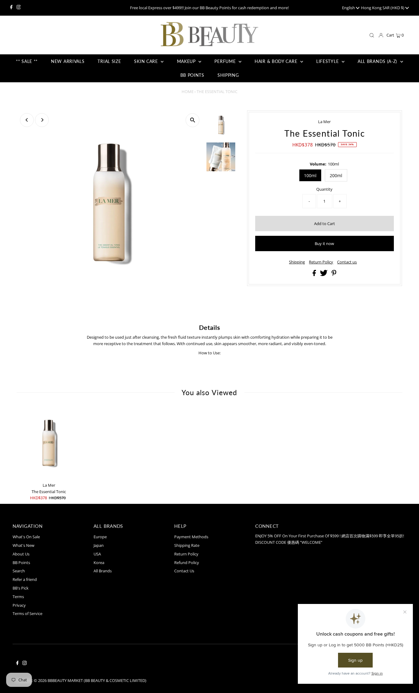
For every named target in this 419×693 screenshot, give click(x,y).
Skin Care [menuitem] (146, 61)
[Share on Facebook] (315, 274)
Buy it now (324, 243)
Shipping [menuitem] (228, 75)
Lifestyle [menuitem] (328, 61)
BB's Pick (21, 588)
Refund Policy (186, 562)
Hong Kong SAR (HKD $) (383, 7)
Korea (99, 562)
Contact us (347, 262)
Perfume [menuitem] (225, 61)
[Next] (42, 120)
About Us (21, 554)
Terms (18, 596)
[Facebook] (11, 7)
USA (97, 554)
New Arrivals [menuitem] (67, 61)
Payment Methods (191, 536)
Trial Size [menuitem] (109, 61)
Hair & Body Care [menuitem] (277, 61)
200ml (336, 175)
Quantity (324, 189)
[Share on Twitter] (324, 274)
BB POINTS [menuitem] (192, 75)
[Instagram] (18, 7)
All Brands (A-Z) (378, 61)
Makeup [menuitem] (187, 61)
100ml (310, 175)
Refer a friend (25, 579)
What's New (23, 545)
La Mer (324, 121)
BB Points (21, 562)
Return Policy (321, 262)
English (349, 7)
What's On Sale (26, 536)
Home (188, 91)
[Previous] (27, 120)
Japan (99, 545)
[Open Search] (372, 35)
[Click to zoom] (192, 120)
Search (19, 571)
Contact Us (184, 571)
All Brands (103, 571)
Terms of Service (27, 613)
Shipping (297, 262)
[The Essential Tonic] (49, 443)
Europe (100, 536)
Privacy (19, 605)
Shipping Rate (186, 545)
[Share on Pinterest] (334, 274)
